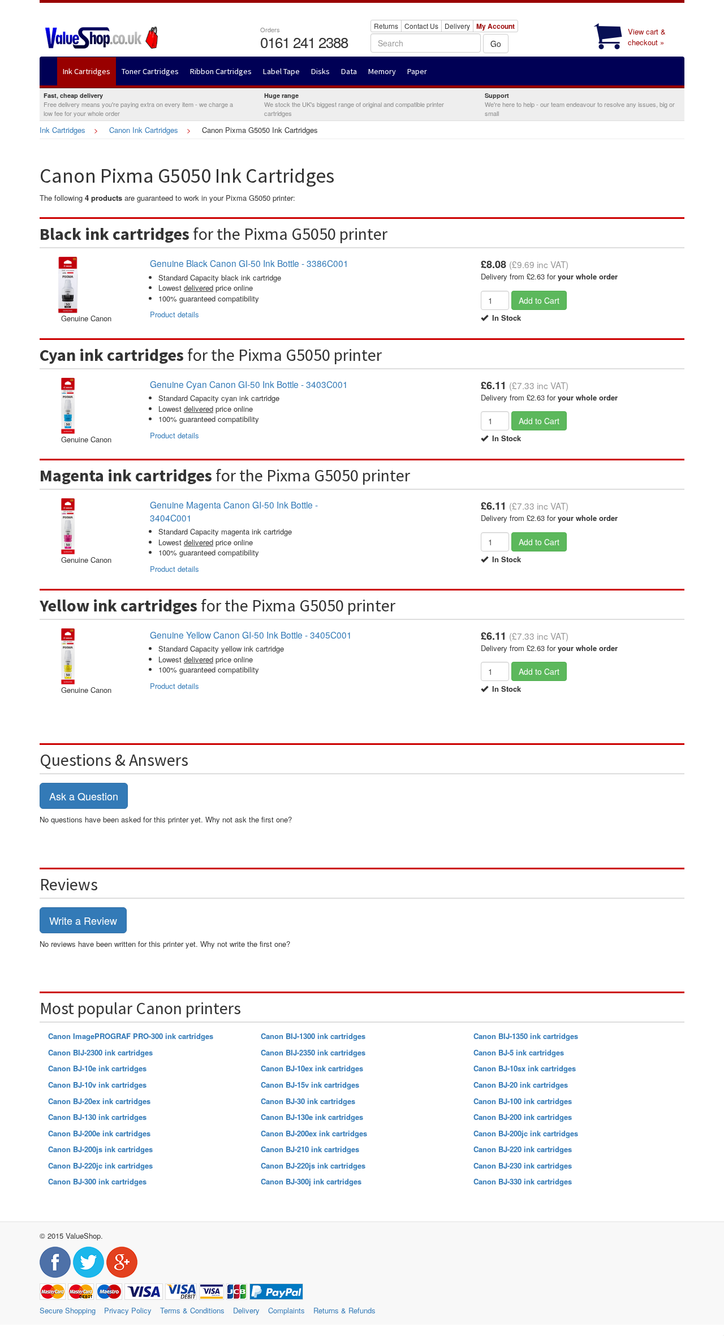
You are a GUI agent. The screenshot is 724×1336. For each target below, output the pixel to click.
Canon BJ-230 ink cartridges (522, 1165)
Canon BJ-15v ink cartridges (310, 1084)
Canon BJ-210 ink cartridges (310, 1149)
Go (495, 43)
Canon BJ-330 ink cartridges (522, 1181)
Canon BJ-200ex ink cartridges (314, 1133)
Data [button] (349, 71)
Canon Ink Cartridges (143, 129)
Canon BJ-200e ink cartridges (99, 1133)
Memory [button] (382, 71)
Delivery (457, 26)
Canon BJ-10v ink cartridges (97, 1084)
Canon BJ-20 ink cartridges (520, 1084)
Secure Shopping (68, 1310)
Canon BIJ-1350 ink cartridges (525, 1036)
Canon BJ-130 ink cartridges (97, 1116)
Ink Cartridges (62, 129)
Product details (174, 314)
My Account (495, 26)
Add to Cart (539, 300)
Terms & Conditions (192, 1310)
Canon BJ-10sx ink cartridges (524, 1068)
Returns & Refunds (344, 1310)
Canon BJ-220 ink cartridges (522, 1149)
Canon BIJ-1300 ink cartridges (313, 1036)
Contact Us (421, 26)
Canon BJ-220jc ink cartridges (100, 1165)
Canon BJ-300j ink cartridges (311, 1181)
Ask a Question (83, 795)
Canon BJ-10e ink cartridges (97, 1068)
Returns (386, 26)
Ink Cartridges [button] (86, 71)
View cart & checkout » (647, 37)
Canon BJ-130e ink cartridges (312, 1116)
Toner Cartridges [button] (150, 71)
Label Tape (281, 71)
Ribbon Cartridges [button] (221, 71)
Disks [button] (320, 71)
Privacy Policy (128, 1310)
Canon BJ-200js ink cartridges (100, 1149)
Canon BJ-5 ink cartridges (518, 1052)
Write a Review (83, 920)
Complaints (286, 1310)
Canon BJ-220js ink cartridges (313, 1165)
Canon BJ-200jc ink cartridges (525, 1133)
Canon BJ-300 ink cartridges (97, 1181)
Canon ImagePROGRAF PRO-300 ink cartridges (130, 1036)
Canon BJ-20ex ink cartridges (99, 1101)
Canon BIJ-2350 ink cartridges (313, 1052)
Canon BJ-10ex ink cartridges (312, 1068)
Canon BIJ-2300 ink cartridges (100, 1052)
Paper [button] (417, 71)
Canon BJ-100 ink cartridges (522, 1101)
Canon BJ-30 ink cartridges (308, 1101)
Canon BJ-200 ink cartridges (522, 1116)
